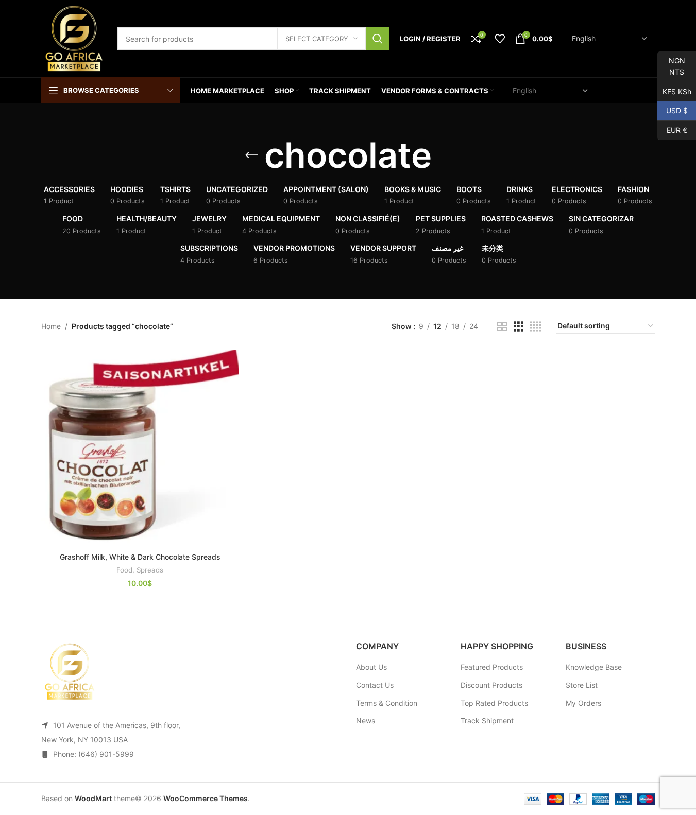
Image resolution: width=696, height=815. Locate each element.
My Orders (583, 703)
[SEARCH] (377, 38)
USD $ (672, 110)
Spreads (150, 570)
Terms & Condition (386, 703)
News (365, 720)
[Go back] (251, 155)
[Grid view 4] (535, 326)
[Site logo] (74, 37)
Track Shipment (487, 720)
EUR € (672, 129)
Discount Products (491, 685)
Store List (582, 685)
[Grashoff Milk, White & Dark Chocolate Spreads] (140, 448)
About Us (371, 667)
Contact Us (375, 685)
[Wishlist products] (499, 38)
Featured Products (492, 667)
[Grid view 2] (502, 326)
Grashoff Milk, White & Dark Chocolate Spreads (140, 556)
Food (124, 570)
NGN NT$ (671, 66)
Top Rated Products (494, 703)
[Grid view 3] (518, 326)
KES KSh (674, 91)
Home (51, 326)
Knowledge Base (594, 667)
